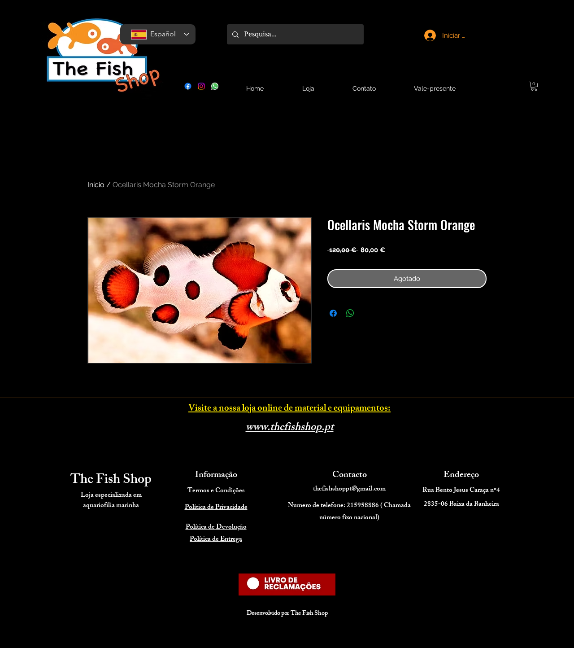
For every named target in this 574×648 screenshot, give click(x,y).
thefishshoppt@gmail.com (349, 489)
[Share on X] (367, 313)
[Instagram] (201, 86)
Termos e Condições (216, 491)
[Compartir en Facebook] (333, 313)
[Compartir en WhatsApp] (350, 313)
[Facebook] (187, 86)
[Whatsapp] (214, 86)
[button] (534, 86)
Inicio (95, 184)
